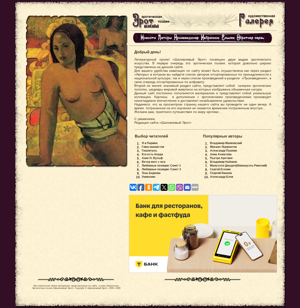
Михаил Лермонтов (223, 147)
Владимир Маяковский (226, 143)
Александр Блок (221, 176)
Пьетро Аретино (221, 158)
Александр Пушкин (223, 150)
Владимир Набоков (223, 161)
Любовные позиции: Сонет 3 (161, 169)
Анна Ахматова (221, 154)
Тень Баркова (151, 173)
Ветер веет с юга (153, 161)
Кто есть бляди (152, 154)
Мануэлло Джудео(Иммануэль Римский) (238, 165)
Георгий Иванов (221, 173)
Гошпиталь (149, 150)
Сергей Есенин (220, 169)
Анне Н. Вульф (152, 158)
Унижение (148, 176)
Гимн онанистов (153, 147)
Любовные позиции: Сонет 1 (161, 165)
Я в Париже (150, 143)
